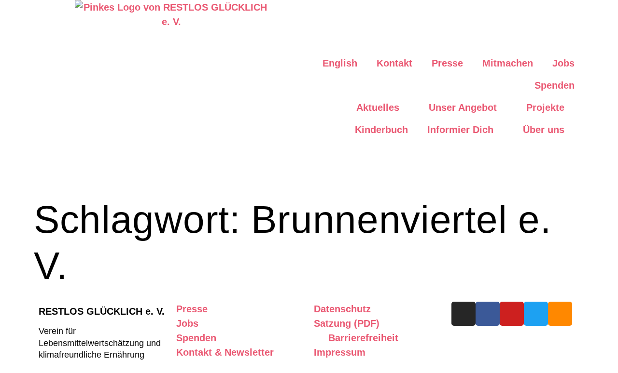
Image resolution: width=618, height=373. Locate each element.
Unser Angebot (463, 107)
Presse (447, 63)
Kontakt (394, 63)
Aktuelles (377, 107)
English (340, 63)
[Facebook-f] (488, 314)
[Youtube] (512, 314)
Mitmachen (507, 63)
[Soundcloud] (560, 314)
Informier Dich (460, 129)
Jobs (563, 63)
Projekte (545, 107)
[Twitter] (536, 314)
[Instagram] (463, 314)
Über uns (543, 129)
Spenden (554, 85)
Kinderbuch (381, 129)
